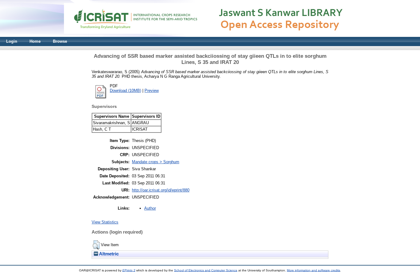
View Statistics (105, 222)
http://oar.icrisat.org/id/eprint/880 (160, 190)
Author (150, 208)
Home (35, 41)
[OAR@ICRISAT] (210, 35)
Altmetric (108, 253)
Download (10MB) (125, 90)
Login (11, 41)
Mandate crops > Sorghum (155, 162)
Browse (60, 41)
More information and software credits (313, 270)
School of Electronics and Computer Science (205, 270)
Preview (152, 90)
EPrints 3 (128, 270)
